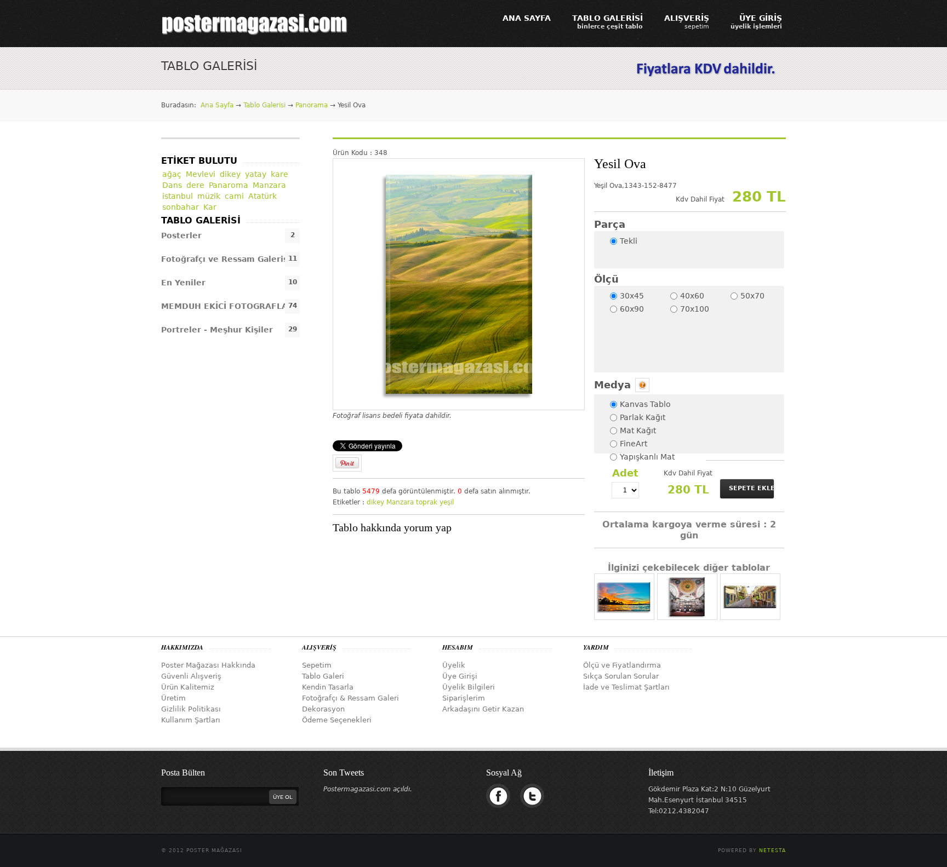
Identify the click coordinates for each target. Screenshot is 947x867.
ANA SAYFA (527, 18)
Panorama (311, 105)
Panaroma (228, 185)
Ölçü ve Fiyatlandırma (622, 665)
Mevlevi (200, 174)
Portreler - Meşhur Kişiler (217, 329)
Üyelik (453, 665)
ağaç (171, 174)
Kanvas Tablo (645, 404)
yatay (255, 174)
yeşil (447, 502)
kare (279, 174)
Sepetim (317, 665)
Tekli (628, 241)
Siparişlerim (463, 698)
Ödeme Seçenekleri (337, 720)
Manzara (400, 502)
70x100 (694, 309)
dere (195, 185)
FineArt (633, 443)
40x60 (692, 295)
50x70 (752, 295)
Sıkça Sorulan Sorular (621, 676)
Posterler (181, 235)
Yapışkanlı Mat (647, 456)
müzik (208, 196)
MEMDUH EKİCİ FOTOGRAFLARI (228, 306)
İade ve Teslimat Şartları (626, 687)
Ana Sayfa (217, 105)
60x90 (632, 309)
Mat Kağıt (638, 430)
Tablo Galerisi (264, 105)
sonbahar (180, 207)
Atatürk (262, 196)
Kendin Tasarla (327, 687)
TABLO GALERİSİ (607, 22)
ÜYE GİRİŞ (756, 22)
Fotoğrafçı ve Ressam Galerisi (225, 259)
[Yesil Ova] (459, 284)
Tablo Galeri (323, 676)
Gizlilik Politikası (191, 709)
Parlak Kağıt (642, 417)
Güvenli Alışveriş (191, 676)
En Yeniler (183, 282)
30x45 (632, 295)
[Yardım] (641, 385)
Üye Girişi (459, 676)
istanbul (177, 196)
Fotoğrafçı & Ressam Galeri (350, 698)
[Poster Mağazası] (255, 24)
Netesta (772, 850)
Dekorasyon (323, 709)
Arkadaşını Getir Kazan (483, 709)
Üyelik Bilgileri (468, 687)
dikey (375, 502)
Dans (172, 185)
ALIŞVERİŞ (686, 22)
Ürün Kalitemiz (187, 687)
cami (234, 196)
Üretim (173, 698)
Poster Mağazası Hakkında (208, 665)
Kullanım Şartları (190, 720)
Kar (209, 207)
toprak (426, 502)
